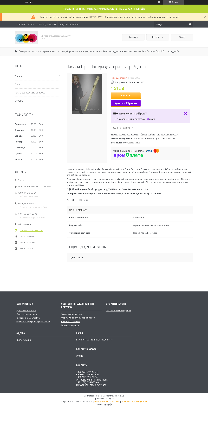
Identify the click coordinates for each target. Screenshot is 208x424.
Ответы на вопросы (26, 314)
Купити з (120, 103)
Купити (125, 95)
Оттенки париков (70, 325)
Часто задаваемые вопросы (30, 92)
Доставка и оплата (26, 310)
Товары (156, 37)
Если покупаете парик (72, 313)
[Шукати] (190, 24)
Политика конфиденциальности (33, 321)
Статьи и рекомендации (118, 310)
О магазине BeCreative (28, 317)
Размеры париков (70, 321)
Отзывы (19, 100)
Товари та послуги (29, 51)
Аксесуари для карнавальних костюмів (123, 51)
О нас (182, 37)
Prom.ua (120, 395)
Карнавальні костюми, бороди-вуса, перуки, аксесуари (71, 51)
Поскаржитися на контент (106, 401)
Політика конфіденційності (134, 401)
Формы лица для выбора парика (78, 317)
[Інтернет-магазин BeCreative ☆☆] (26, 37)
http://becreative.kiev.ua (31, 230)
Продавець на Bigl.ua (104, 398)
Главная (133, 37)
